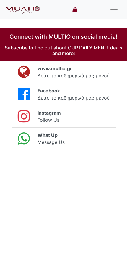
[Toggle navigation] (114, 9)
